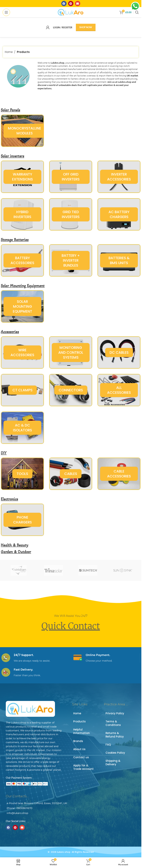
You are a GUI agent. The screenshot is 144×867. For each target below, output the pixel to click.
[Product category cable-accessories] (118, 474)
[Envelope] (77, 3)
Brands (78, 741)
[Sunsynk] (122, 570)
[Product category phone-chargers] (22, 520)
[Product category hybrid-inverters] (22, 214)
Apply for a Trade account (83, 767)
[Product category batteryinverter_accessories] (70, 260)
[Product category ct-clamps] (22, 390)
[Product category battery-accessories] (22, 260)
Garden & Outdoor (16, 551)
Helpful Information (81, 731)
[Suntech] (88, 570)
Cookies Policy (115, 753)
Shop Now (85, 27)
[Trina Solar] (53, 570)
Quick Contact (70, 626)
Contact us (81, 757)
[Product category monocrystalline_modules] (22, 131)
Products (79, 721)
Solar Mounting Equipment (23, 285)
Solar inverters (12, 156)
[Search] (136, 12)
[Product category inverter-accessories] (118, 177)
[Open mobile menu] (6, 12)
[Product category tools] (22, 474)
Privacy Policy (115, 713)
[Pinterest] (70, 3)
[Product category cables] (70, 474)
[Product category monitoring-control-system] (70, 352)
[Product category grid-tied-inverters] (70, 214)
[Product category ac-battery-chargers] (118, 214)
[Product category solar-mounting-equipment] (22, 306)
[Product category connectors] (70, 390)
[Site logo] (70, 12)
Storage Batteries (15, 239)
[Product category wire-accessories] (22, 352)
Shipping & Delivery (113, 762)
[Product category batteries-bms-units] (118, 260)
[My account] (47, 27)
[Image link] (30, 708)
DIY (4, 453)
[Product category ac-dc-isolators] (22, 428)
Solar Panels (10, 110)
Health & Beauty (14, 545)
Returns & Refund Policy (115, 734)
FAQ (108, 744)
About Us (79, 749)
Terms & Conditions (113, 723)
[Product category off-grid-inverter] (70, 177)
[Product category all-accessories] (118, 390)
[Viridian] (18, 570)
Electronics (9, 499)
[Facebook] (64, 3)
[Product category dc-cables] (118, 352)
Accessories (10, 331)
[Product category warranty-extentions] (22, 177)
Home (9, 52)
